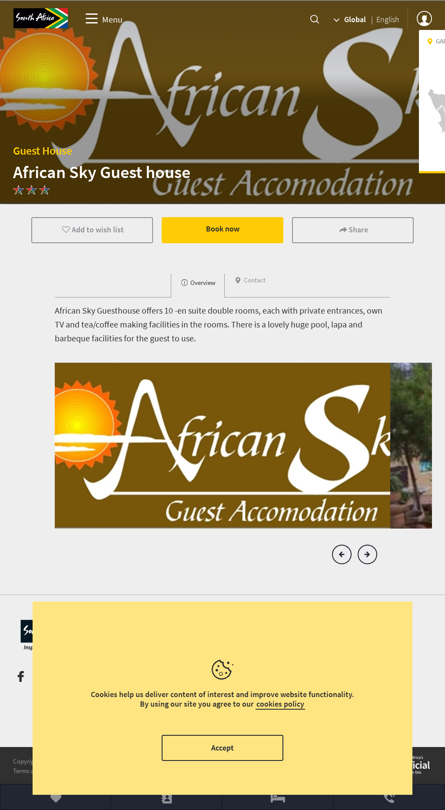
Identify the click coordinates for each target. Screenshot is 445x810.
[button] (342, 554)
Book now (222, 229)
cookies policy (280, 704)
